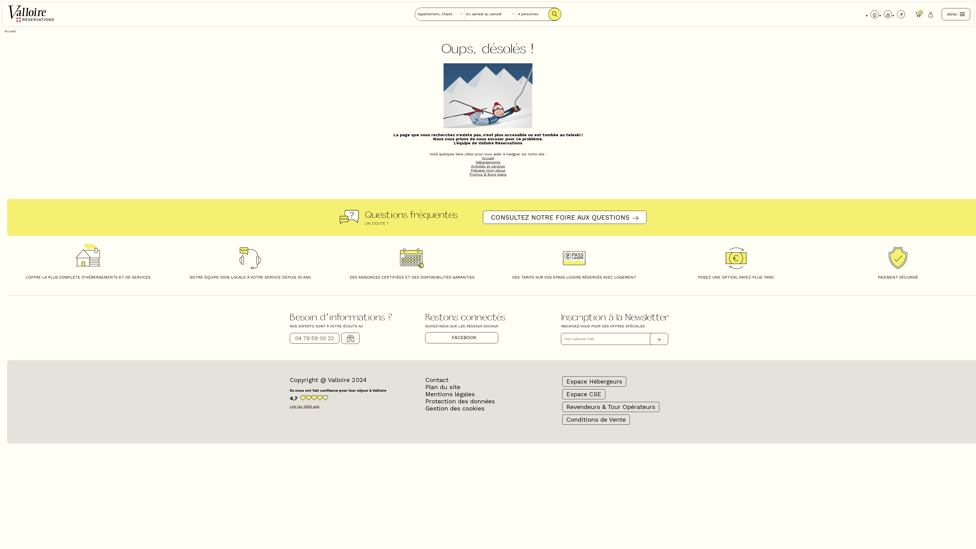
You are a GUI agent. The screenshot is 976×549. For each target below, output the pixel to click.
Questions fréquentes (411, 214)
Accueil (488, 158)
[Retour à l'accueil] (31, 21)
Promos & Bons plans (488, 174)
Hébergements (488, 162)
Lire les (304, 406)
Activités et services (488, 166)
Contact (350, 338)
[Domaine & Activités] (901, 14)
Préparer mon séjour (488, 170)
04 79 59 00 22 (314, 338)
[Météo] (888, 14)
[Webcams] (875, 14)
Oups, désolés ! (488, 48)
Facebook (464, 337)
